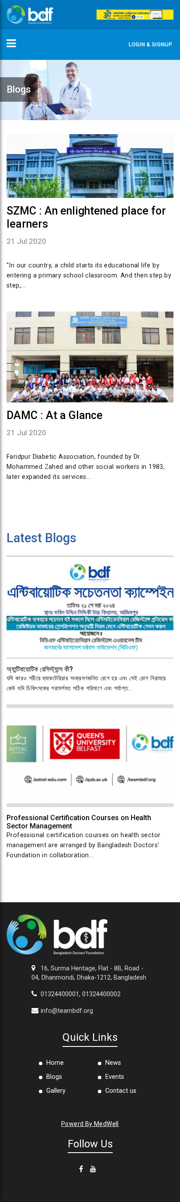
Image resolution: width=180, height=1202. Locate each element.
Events (114, 1077)
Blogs (54, 1077)
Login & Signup (150, 44)
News (113, 1063)
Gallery (56, 1091)
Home (55, 1063)
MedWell (106, 1123)
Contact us (120, 1091)
